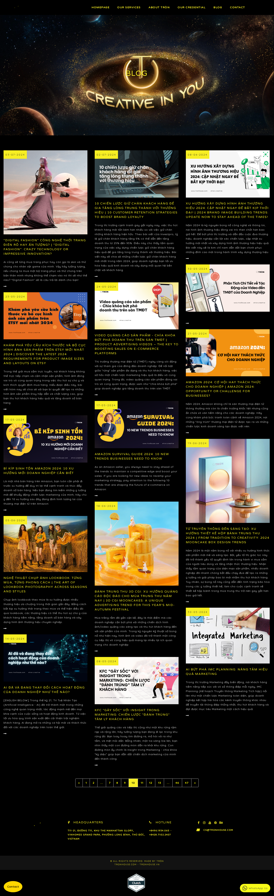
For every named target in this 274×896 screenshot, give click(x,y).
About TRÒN (159, 7)
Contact (237, 7)
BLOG (217, 7)
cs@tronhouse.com (218, 829)
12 (150, 783)
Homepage (100, 7)
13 (159, 783)
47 (186, 783)
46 (177, 783)
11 (142, 783)
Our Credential (191, 7)
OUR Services (129, 7)
